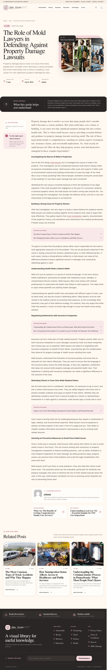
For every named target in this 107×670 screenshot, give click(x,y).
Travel (83, 7)
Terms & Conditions (95, 636)
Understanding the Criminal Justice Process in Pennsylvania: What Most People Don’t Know (64, 327)
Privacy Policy (96, 630)
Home (5, 20)
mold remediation (74, 216)
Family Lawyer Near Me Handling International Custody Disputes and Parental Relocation (63, 411)
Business (58, 7)
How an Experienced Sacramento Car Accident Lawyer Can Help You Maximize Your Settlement (66, 331)
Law (10, 20)
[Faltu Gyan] (16, 7)
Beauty (51, 7)
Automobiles (42, 7)
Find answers (84, 658)
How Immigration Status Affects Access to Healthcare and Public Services (58, 238)
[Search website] (101, 7)
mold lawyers (55, 163)
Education (66, 7)
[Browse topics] (96, 7)
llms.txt (93, 642)
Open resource (10, 589)
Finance (76, 639)
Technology (75, 7)
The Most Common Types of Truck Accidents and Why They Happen (57, 234)
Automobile (60, 630)
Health (75, 643)
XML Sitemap (96, 646)
